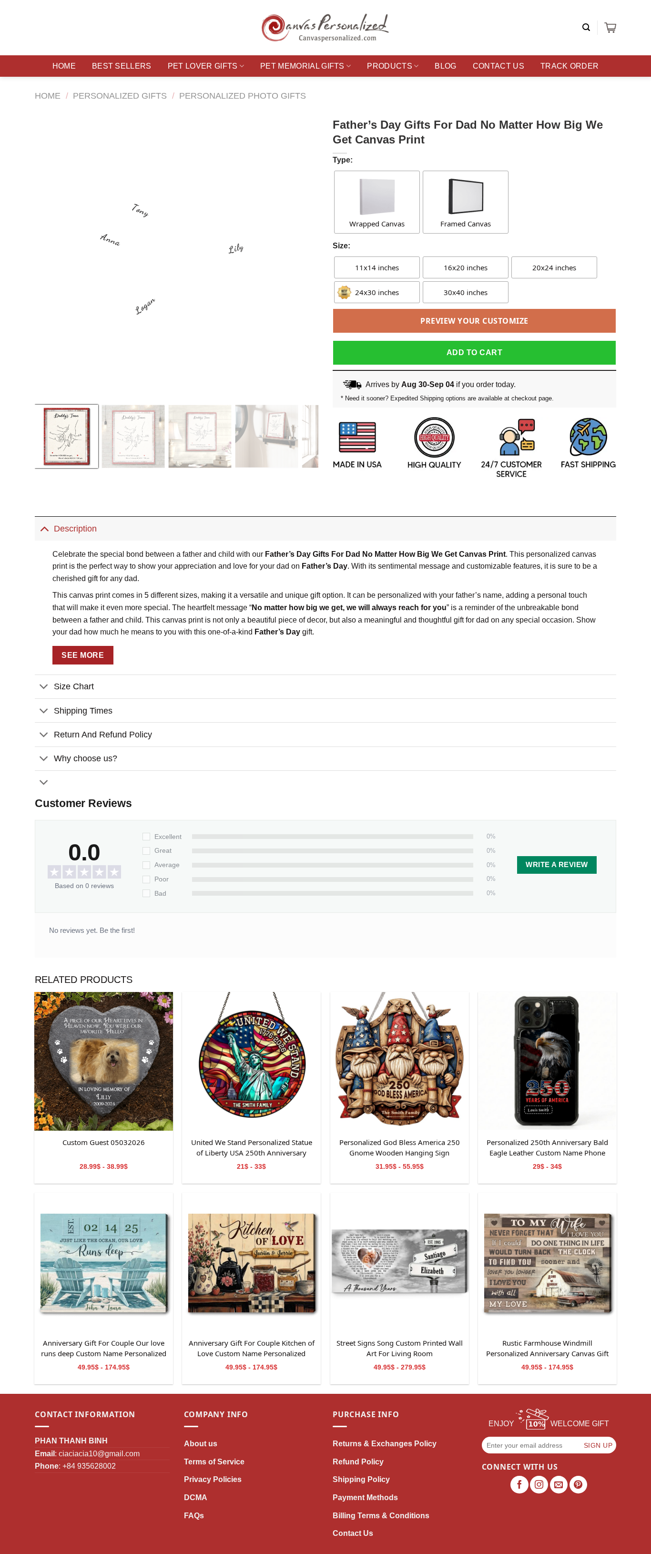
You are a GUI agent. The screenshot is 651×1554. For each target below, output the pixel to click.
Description (75, 528)
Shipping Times (83, 711)
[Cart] (610, 28)
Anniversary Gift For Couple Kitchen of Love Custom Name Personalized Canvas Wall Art (252, 1348)
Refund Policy (358, 1462)
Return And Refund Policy (103, 734)
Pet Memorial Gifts (302, 66)
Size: (341, 246)
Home (64, 66)
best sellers (122, 66)
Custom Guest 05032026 (103, 1142)
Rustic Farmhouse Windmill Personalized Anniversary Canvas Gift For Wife (547, 1348)
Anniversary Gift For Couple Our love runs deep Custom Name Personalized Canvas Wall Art (103, 1348)
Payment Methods (365, 1497)
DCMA (195, 1497)
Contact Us (498, 66)
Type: (343, 160)
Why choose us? (85, 758)
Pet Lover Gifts (203, 66)
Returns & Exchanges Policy (385, 1444)
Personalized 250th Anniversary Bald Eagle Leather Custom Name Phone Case (547, 1147)
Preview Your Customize (474, 321)
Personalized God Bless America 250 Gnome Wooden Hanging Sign (399, 1147)
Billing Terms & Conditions (381, 1516)
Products (389, 66)
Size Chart (74, 686)
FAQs (194, 1516)
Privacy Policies (213, 1479)
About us (200, 1444)
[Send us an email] (559, 1485)
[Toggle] (44, 528)
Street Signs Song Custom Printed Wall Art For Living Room (399, 1348)
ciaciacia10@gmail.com (99, 1454)
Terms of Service (214, 1462)
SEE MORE (82, 655)
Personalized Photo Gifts (242, 96)
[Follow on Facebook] (519, 1485)
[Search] (586, 27)
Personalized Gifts (120, 96)
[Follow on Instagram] (539, 1485)
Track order (569, 66)
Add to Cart (474, 352)
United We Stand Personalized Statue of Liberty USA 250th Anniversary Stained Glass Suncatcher (251, 1147)
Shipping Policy (361, 1479)
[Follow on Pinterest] (579, 1485)
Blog (445, 66)
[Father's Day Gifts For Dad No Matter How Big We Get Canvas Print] (103, 1061)
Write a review (557, 865)
